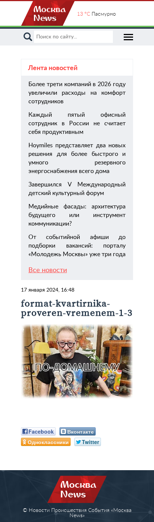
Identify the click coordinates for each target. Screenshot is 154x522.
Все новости (47, 270)
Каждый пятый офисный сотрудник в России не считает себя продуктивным (77, 123)
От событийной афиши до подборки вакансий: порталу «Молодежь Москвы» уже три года (77, 245)
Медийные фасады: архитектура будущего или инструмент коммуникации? (77, 215)
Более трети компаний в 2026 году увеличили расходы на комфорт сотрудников (77, 92)
